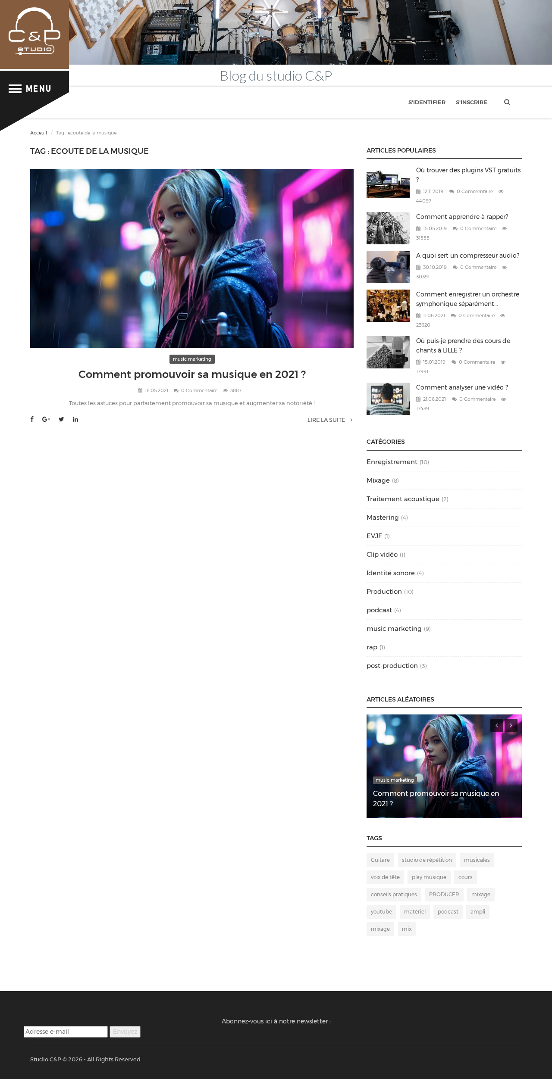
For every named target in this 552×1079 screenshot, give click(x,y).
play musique (429, 877)
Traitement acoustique (403, 499)
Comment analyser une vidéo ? (462, 387)
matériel (415, 911)
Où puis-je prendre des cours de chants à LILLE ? (463, 345)
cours (465, 877)
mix (406, 929)
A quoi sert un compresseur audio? (467, 255)
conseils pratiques (394, 894)
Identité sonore (391, 573)
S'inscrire (471, 102)
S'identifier (426, 102)
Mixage (378, 480)
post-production (392, 665)
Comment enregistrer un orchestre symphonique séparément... (467, 299)
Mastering (383, 517)
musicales (477, 860)
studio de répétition (427, 860)
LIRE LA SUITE (326, 419)
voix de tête (385, 877)
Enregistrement (392, 462)
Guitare (380, 860)
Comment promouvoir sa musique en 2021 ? (192, 374)
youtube (381, 911)
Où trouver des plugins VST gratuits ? (468, 175)
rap (372, 647)
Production (384, 591)
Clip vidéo (382, 554)
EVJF (374, 536)
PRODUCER (444, 894)
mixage (480, 894)
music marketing (192, 359)
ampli (477, 911)
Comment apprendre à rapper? (462, 217)
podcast (379, 610)
